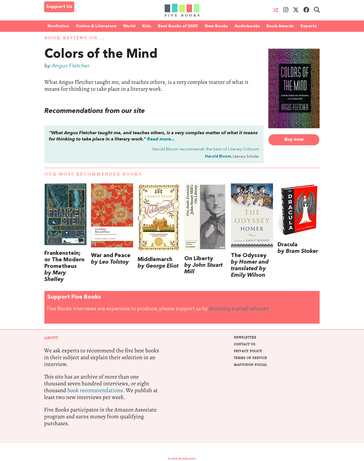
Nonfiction (58, 26)
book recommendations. (96, 390)
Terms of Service (250, 358)
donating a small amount (239, 309)
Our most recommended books (93, 174)
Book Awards (280, 26)
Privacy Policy (248, 351)
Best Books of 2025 (178, 26)
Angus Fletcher (71, 66)
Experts (309, 26)
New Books (216, 26)
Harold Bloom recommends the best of (205, 149)
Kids (146, 26)
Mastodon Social (250, 365)
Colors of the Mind (101, 54)
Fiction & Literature (96, 26)
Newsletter (245, 337)
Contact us (244, 344)
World (129, 26)
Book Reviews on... (74, 38)
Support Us (59, 7)
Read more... (161, 139)
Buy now (294, 139)
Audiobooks (247, 26)
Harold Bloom (218, 156)
